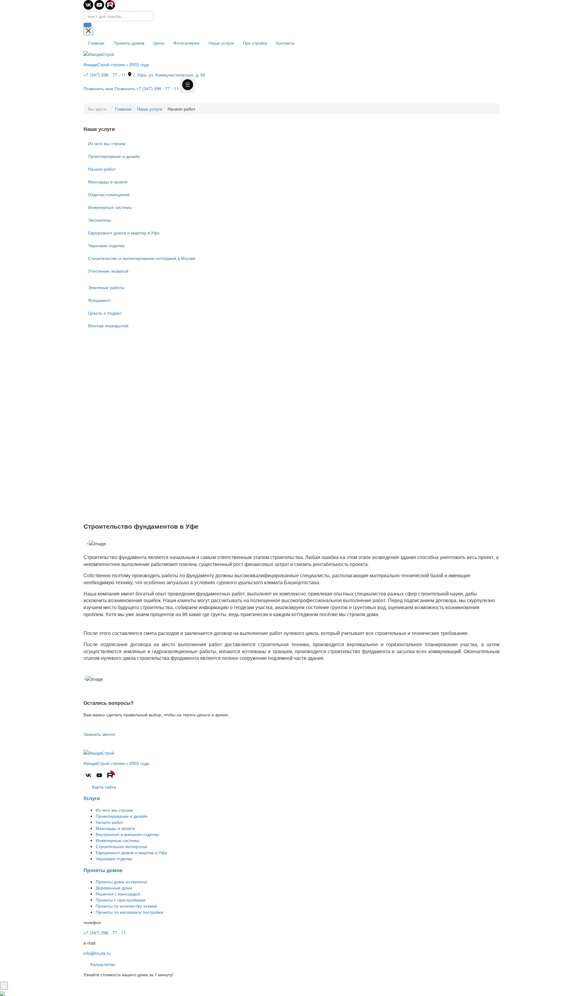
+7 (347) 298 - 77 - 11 (105, 75)
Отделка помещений (109, 194)
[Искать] (87, 25)
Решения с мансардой (118, 894)
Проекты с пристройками (120, 900)
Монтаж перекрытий (108, 325)
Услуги (92, 798)
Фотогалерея (186, 43)
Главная (96, 43)
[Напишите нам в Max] (2, 993)
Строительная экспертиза (121, 846)
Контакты (285, 43)
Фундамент (99, 300)
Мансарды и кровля (108, 182)
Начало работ (102, 169)
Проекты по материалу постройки (129, 912)
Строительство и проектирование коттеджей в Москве (142, 258)
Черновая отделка (106, 245)
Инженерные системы (110, 207)
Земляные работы (106, 287)
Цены (158, 43)
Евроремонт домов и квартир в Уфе (124, 233)
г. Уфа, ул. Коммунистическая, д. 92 (168, 75)
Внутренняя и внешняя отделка (127, 834)
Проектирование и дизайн (114, 156)
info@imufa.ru (97, 953)
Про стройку (255, 43)
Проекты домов (129, 43)
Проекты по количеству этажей (126, 906)
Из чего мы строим (106, 143)
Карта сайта (103, 787)
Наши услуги (221, 43)
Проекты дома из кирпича (121, 881)
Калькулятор (102, 964)
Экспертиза (99, 220)
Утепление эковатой (108, 271)
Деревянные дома (114, 888)
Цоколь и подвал (104, 313)
